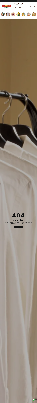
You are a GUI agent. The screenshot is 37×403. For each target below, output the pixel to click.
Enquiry (20, 10)
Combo (22, 4)
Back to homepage (18, 226)
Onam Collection (15, 4)
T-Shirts (20, 7)
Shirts (13, 3)
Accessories (14, 8)
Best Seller (21, 8)
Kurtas (17, 3)
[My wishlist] (32, 7)
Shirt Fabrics (15, 7)
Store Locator (15, 10)
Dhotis (22, 3)
